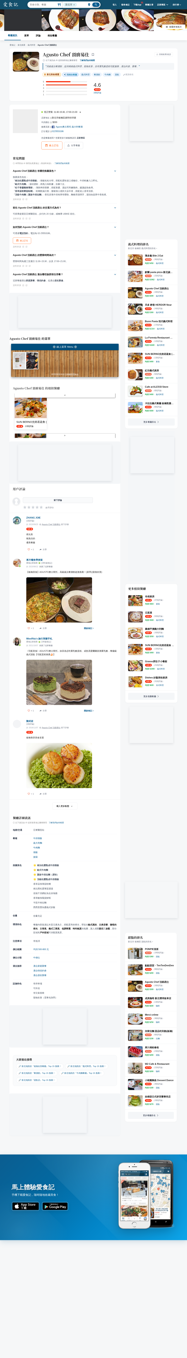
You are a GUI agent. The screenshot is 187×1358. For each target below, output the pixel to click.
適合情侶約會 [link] (39, 970)
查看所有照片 (175, 27)
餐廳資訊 (12, 35)
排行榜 (176, 5)
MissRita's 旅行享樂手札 (39, 638)
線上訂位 (54, 145)
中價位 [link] (36, 957)
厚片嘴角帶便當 (34, 560)
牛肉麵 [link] (107, 74)
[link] (159, 263)
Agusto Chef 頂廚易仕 (66, 54)
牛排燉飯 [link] (37, 838)
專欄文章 (149, 5)
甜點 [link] (117, 74)
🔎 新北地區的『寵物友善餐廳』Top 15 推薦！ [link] (40, 1066)
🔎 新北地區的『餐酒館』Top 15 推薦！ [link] (37, 1073)
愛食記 (12, 45)
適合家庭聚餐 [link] (39, 966)
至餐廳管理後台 (71, 374)
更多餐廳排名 (149, 422)
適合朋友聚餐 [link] (39, 975)
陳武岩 (29, 721)
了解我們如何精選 (87, 60)
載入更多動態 (63, 806)
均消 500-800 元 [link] (41, 949)
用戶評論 (19, 489)
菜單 (26, 35)
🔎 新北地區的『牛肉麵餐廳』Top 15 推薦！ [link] (81, 1073)
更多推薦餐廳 (149, 696)
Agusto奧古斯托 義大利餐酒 (69, 126)
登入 (115, 5)
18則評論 (97, 93)
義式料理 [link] (85, 74)
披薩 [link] (35, 857)
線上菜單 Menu (65, 346)
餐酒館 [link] (97, 74)
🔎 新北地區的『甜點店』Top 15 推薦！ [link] (37, 1080)
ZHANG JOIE (33, 517)
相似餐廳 (52, 35)
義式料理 (31, 45)
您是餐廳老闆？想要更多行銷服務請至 (63, 138)
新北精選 (21, 45)
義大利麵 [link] (37, 843)
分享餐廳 (75, 145)
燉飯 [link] (35, 852)
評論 (38, 35)
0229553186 (58, 131)
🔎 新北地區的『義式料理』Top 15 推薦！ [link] (86, 1066)
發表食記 (125, 5)
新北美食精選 (53, 74)
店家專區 (161, 5)
